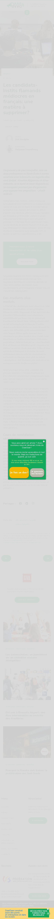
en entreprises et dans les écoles (15, 916)
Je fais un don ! (19, 472)
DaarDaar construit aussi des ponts (14, 911)
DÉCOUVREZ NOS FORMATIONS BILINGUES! (38, 913)
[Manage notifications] (48, 913)
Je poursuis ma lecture (37, 473)
